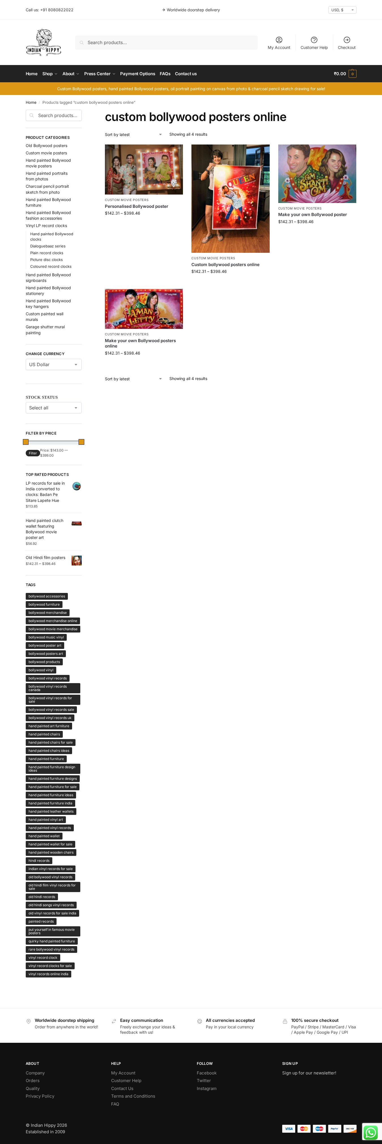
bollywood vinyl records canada (48, 688)
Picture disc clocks (46, 259)
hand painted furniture (46, 759)
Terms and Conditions (133, 1096)
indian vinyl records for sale (51, 869)
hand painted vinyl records (50, 828)
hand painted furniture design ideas (52, 768)
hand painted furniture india (50, 803)
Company (35, 1073)
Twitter (204, 1080)
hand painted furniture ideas (51, 795)
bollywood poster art (45, 645)
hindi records (39, 860)
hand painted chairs (44, 734)
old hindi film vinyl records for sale (52, 887)
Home (31, 102)
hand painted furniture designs (53, 778)
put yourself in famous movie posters (52, 931)
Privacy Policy (40, 1096)
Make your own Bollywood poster (312, 214)
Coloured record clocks (51, 266)
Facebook (207, 1073)
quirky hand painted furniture (52, 941)
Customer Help (314, 47)
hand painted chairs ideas (49, 750)
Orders (33, 1080)
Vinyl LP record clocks (46, 225)
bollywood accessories (47, 596)
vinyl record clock (43, 957)
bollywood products (44, 662)
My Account (279, 47)
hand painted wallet (44, 836)
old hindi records (42, 897)
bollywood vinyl (41, 670)
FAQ (115, 1104)
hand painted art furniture (49, 726)
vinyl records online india (48, 974)
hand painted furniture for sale (53, 787)
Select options (144, 225)
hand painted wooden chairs (51, 852)
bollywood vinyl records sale (51, 709)
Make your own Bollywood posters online (140, 343)
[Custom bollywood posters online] (230, 198)
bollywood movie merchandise (53, 629)
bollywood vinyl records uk (50, 718)
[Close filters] (83, 113)
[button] (345, 73)
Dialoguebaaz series (48, 246)
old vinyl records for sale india (52, 913)
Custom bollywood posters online (225, 264)
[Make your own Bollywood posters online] (144, 309)
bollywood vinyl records (48, 678)
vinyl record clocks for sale (50, 966)
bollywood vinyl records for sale (50, 699)
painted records (41, 921)
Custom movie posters (126, 200)
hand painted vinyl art (46, 819)
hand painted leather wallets (51, 811)
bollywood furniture (44, 604)
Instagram (207, 1088)
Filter (33, 453)
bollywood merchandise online (53, 621)
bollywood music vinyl (46, 637)
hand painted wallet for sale (50, 844)
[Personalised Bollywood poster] (144, 169)
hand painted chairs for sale (51, 742)
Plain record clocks (46, 253)
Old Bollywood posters (46, 145)
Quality (33, 1088)
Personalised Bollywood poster (136, 206)
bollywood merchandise (48, 612)
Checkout (347, 47)
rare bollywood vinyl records (51, 949)
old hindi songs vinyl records (51, 905)
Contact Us (122, 1088)
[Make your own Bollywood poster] (317, 173)
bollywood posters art (46, 653)
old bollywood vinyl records (50, 877)
